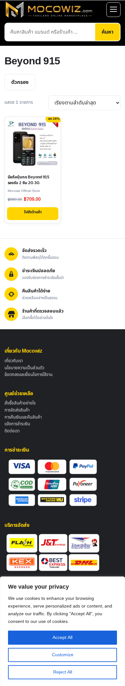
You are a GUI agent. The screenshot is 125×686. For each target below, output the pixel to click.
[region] (62, 631)
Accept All (62, 637)
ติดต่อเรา (12, 431)
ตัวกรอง (20, 82)
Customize (62, 654)
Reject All (62, 672)
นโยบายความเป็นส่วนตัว (24, 368)
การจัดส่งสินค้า (16, 410)
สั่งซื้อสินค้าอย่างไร (20, 403)
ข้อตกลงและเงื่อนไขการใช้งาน (28, 375)
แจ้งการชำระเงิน (17, 424)
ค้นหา (107, 32)
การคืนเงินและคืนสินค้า (23, 417)
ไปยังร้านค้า (33, 212)
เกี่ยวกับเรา (13, 361)
